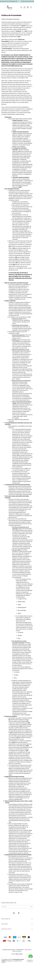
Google (20, 635)
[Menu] (31, 7)
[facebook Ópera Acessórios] (18, 913)
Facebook (20, 632)
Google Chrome (22, 599)
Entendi (30, 960)
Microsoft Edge (22, 610)
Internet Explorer (22, 607)
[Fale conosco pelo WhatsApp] (31, 957)
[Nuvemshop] (17, 954)
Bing (19, 638)
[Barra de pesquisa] (21, 7)
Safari (19, 604)
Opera (19, 613)
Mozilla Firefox (21, 601)
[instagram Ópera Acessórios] (14, 913)
